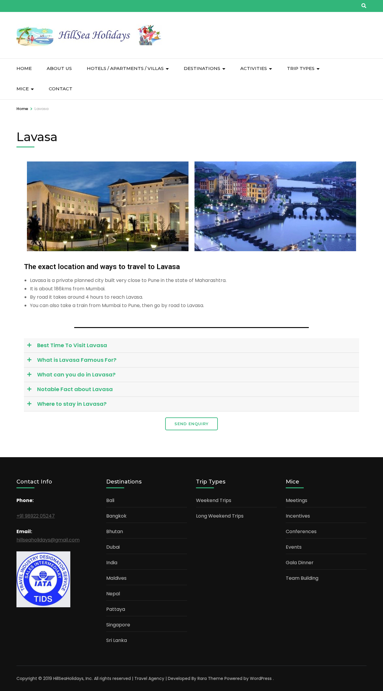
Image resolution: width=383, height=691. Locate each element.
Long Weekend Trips (220, 515)
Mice (22, 88)
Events (294, 547)
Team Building (302, 578)
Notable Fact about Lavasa (75, 389)
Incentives (298, 515)
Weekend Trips (213, 500)
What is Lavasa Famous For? (76, 360)
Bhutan (114, 531)
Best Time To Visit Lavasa (72, 345)
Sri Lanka (116, 640)
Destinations (202, 68)
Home (24, 68)
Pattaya (115, 609)
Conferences (301, 531)
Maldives (116, 578)
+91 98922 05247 (35, 515)
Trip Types (300, 68)
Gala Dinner (300, 562)
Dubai (113, 547)
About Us (59, 68)
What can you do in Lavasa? (76, 374)
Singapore (118, 624)
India (111, 562)
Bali (110, 500)
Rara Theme (210, 678)
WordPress (261, 678)
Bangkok (116, 515)
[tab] (191, 345)
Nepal (113, 593)
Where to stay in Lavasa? (72, 404)
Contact (60, 88)
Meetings (296, 500)
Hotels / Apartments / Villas (125, 68)
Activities (253, 68)
